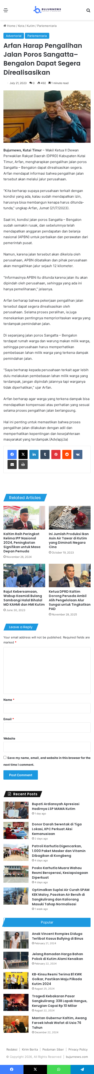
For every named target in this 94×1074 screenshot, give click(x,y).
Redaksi (11, 1049)
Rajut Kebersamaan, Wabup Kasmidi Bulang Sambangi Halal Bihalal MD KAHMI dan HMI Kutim (24, 598)
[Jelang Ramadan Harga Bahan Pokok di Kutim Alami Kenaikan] (16, 960)
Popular (47, 922)
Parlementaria (47, 26)
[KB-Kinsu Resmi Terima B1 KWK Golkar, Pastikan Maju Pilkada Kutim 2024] (16, 980)
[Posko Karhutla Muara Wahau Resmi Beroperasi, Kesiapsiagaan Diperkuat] (16, 874)
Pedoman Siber (53, 1049)
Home (11, 26)
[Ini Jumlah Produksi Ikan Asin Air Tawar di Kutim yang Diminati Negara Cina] (70, 517)
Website (9, 738)
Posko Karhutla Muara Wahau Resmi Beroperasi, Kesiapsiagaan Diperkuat (60, 873)
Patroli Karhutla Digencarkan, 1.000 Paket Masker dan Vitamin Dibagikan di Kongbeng (59, 851)
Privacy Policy (78, 1049)
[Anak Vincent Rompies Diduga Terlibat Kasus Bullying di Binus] (16, 940)
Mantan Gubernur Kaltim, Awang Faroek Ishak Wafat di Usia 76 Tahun (59, 1023)
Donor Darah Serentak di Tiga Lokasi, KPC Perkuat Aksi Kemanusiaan (57, 829)
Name (8, 700)
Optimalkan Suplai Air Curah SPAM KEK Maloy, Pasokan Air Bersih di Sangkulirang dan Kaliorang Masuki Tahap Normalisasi (60, 897)
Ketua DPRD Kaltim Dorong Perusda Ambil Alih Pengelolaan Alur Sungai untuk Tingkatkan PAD (70, 600)
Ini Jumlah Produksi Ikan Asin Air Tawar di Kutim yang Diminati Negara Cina (69, 540)
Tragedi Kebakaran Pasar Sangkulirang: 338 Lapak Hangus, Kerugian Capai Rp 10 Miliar (59, 1001)
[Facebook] (12, 454)
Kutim (31, 26)
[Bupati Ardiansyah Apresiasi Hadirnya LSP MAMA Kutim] (16, 810)
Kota (21, 26)
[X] (23, 454)
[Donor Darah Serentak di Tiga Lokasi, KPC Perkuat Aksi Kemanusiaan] (16, 830)
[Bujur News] (47, 10)
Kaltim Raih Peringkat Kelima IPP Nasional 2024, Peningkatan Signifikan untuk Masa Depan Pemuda (21, 543)
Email (8, 719)
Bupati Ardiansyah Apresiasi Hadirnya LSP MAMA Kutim (55, 806)
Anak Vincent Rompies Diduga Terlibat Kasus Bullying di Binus (57, 936)
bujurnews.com (77, 1057)
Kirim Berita (30, 1049)
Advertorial (13, 36)
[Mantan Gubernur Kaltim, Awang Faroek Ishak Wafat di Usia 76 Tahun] (16, 1024)
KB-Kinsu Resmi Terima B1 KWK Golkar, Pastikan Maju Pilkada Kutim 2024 (57, 979)
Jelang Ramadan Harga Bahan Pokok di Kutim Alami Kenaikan (57, 956)
